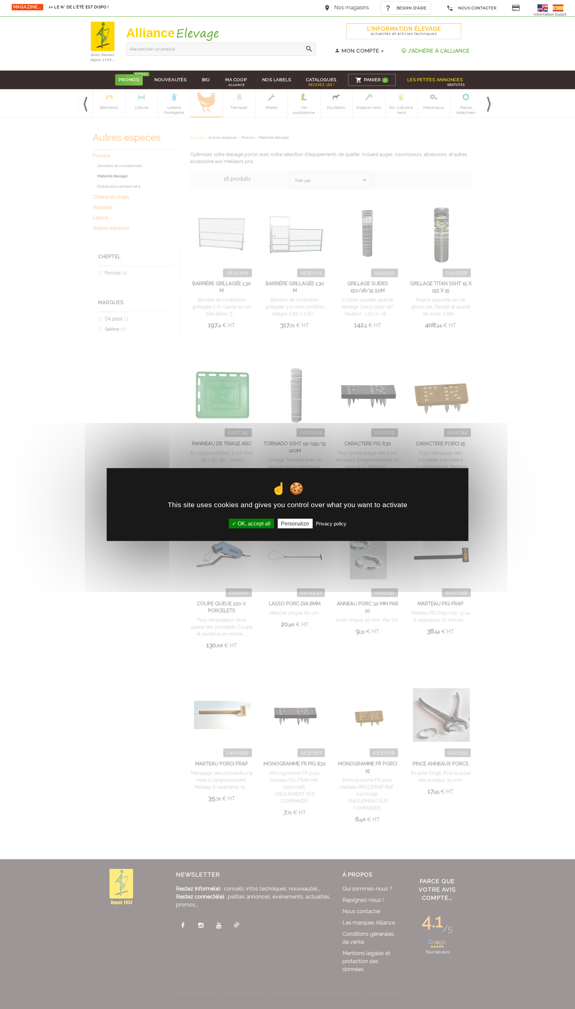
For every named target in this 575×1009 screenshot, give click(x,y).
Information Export (550, 14)
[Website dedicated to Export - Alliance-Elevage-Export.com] (544, 7)
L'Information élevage (404, 31)
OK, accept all (253, 523)
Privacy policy (331, 523)
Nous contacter (477, 8)
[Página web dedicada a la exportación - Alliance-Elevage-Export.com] (558, 7)
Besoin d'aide (411, 8)
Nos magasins (351, 7)
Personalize (295, 523)
